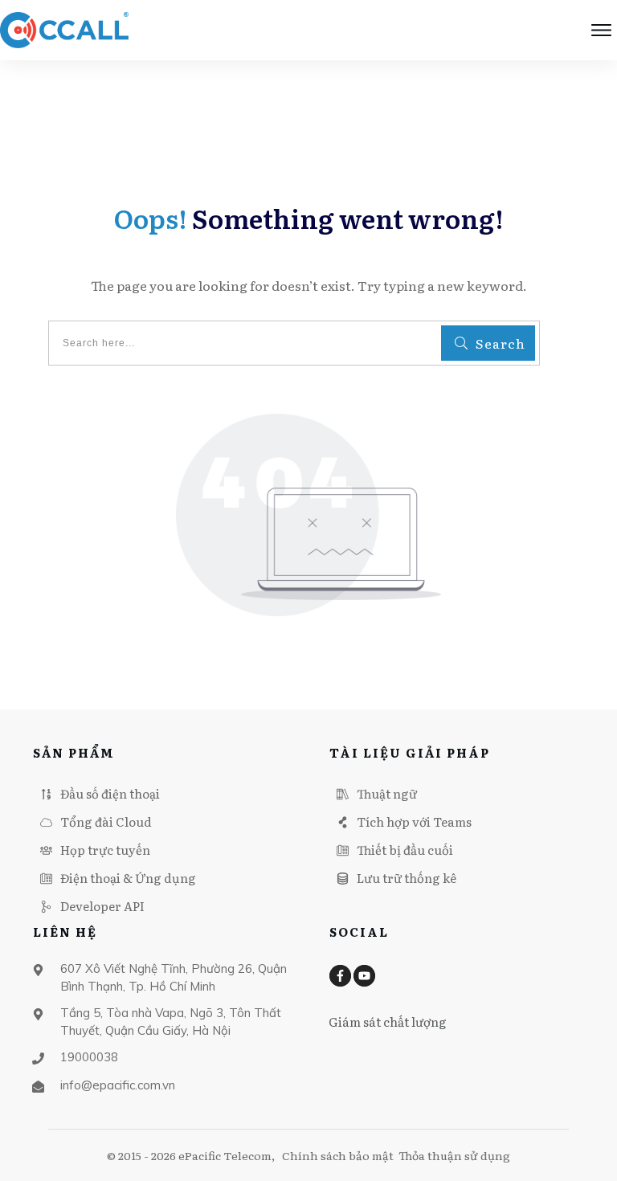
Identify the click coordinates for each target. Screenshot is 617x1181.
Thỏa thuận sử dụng (454, 1155)
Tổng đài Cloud (106, 821)
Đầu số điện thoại (110, 793)
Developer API (102, 906)
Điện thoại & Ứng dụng (128, 877)
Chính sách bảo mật (338, 1155)
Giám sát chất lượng (388, 1021)
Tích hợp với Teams (414, 821)
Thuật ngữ (387, 793)
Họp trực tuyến (105, 849)
